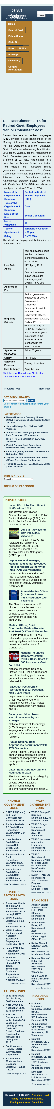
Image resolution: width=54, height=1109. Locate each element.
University (14, 60)
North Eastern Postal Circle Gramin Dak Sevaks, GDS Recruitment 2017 (15, 875)
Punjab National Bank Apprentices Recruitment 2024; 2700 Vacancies (23, 446)
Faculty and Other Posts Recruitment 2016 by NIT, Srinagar (24, 717)
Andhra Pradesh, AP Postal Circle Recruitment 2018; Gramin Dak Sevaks (15, 830)
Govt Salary (17, 13)
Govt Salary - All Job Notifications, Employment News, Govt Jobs (29, 1099)
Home (11, 24)
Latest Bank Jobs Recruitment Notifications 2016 (27, 771)
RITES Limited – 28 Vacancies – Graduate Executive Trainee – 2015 (15, 1064)
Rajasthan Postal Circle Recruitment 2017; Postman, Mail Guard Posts (26, 689)
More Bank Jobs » (43, 988)
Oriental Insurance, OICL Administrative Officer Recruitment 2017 (41, 1044)
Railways (13, 54)
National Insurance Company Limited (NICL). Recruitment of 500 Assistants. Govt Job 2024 (28, 420)
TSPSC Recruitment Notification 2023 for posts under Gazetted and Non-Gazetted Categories (40, 862)
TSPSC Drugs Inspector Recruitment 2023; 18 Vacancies (39, 830)
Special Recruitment (15, 68)
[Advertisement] (27, 97)
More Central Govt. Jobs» (14, 884)
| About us (36, 1095)
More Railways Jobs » (16, 1073)
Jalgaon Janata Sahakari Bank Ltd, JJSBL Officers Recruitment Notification (27, 458)
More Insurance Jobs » (41, 1084)
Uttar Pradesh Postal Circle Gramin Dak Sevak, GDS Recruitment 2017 (15, 845)
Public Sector (16, 36)
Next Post (44, 388)
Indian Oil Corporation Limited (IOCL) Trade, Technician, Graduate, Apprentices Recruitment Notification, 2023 (15, 968)
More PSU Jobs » (18, 983)
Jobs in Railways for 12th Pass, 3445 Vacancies (33, 532)
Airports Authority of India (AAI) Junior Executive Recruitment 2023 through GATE (15, 908)
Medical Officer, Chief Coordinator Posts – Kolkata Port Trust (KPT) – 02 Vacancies (28, 628)
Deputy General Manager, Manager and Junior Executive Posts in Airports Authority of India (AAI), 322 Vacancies (27, 565)
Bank (11, 48)
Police (22, 48)
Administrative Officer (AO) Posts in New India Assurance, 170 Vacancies (27, 433)
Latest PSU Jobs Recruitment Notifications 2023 (27, 507)
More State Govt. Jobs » (41, 893)
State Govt (14, 42)
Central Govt (15, 30)
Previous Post (12, 388)
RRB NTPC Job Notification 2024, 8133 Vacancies (15, 1008)
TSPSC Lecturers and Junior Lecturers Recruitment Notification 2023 (40, 845)
